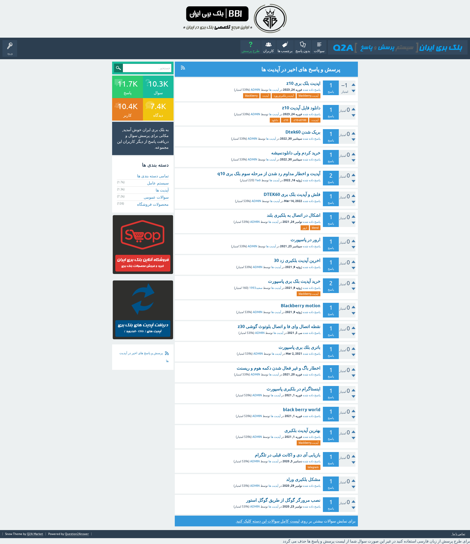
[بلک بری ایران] (398, 47)
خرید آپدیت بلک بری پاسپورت (294, 281)
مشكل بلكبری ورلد (303, 479)
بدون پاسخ (302, 51)
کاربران (268, 51)
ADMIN (255, 89)
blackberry (251, 95)
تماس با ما (458, 534)
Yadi (258, 180)
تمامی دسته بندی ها (153, 176)
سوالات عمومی (156, 197)
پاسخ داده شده (311, 89)
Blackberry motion (300, 305)
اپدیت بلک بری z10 (303, 83)
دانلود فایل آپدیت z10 (301, 107)
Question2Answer (77, 534)
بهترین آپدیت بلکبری (302, 430)
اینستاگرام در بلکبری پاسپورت (293, 388)
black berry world (301, 409)
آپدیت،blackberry (308, 95)
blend (315, 227)
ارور (305, 227)
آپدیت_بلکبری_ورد (284, 95)
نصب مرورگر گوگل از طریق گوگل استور (283, 500)
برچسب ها (285, 51)
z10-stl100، (299, 120)
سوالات (319, 51)
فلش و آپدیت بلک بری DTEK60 (292, 194)
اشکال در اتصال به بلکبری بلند (293, 215)
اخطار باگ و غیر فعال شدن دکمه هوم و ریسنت (278, 368)
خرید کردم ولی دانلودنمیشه (295, 152)
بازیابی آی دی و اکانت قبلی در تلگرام (287, 454)
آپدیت (265, 95)
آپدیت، (314, 120)
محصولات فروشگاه (153, 204)
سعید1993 (255, 288)
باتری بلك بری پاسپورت (299, 347)
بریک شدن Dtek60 (302, 132)
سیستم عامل (158, 183)
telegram (313, 467)
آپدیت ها (274, 89)
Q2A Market (35, 534)
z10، (285, 120)
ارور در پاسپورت (305, 239)
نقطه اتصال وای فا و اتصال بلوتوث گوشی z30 (279, 326)
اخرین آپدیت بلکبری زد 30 (297, 260)
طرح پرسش (250, 51)
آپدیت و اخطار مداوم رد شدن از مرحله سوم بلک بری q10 (268, 173)
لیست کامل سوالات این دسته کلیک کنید (268, 521)
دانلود (275, 120)
